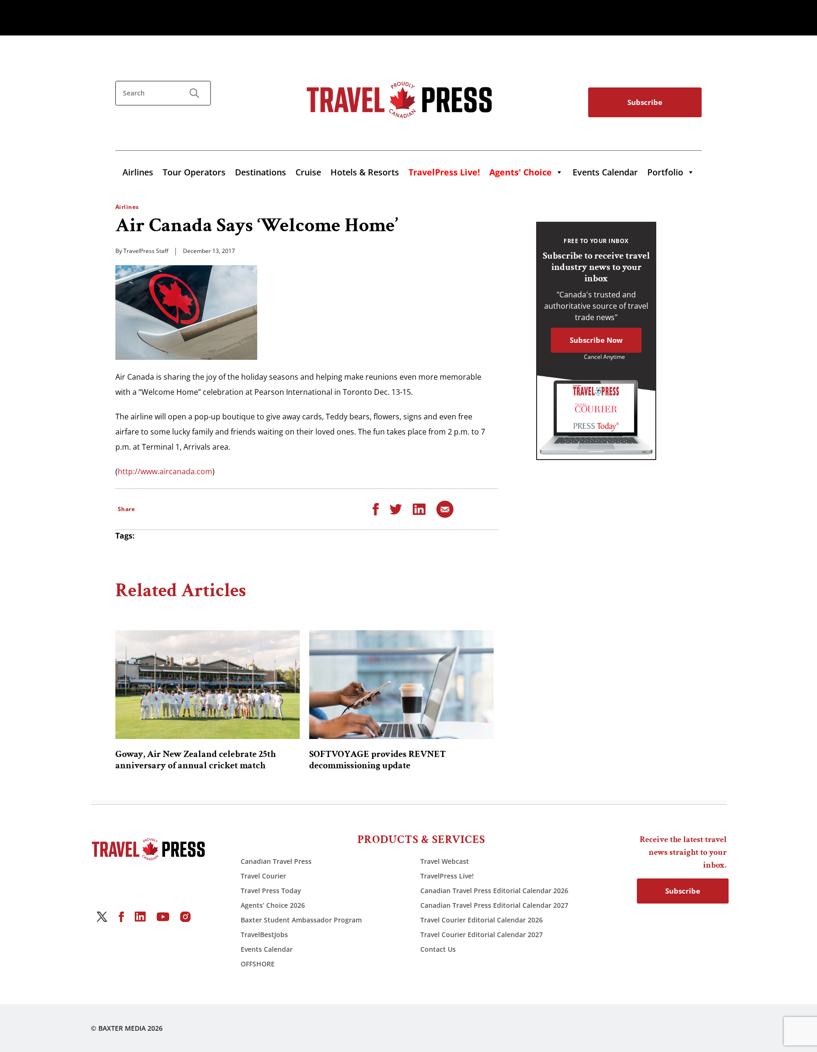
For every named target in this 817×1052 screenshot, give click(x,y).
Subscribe (644, 102)
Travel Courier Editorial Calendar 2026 (481, 919)
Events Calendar (605, 172)
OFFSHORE (258, 963)
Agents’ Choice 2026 (273, 905)
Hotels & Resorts (364, 172)
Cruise (308, 172)
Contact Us (438, 949)
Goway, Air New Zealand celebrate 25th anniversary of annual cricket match (195, 759)
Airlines (137, 172)
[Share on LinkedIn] (419, 508)
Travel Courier (263, 875)
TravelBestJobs (264, 934)
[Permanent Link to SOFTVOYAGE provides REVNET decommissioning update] (401, 684)
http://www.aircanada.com (165, 471)
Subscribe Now (596, 340)
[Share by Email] (444, 508)
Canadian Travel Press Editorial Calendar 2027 (494, 905)
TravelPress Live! (447, 875)
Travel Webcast (444, 861)
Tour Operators (194, 172)
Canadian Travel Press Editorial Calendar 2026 (494, 890)
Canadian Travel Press (276, 861)
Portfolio (665, 172)
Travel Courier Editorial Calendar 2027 (481, 934)
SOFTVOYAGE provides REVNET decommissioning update (377, 759)
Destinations (260, 172)
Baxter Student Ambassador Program (301, 919)
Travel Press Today (271, 890)
